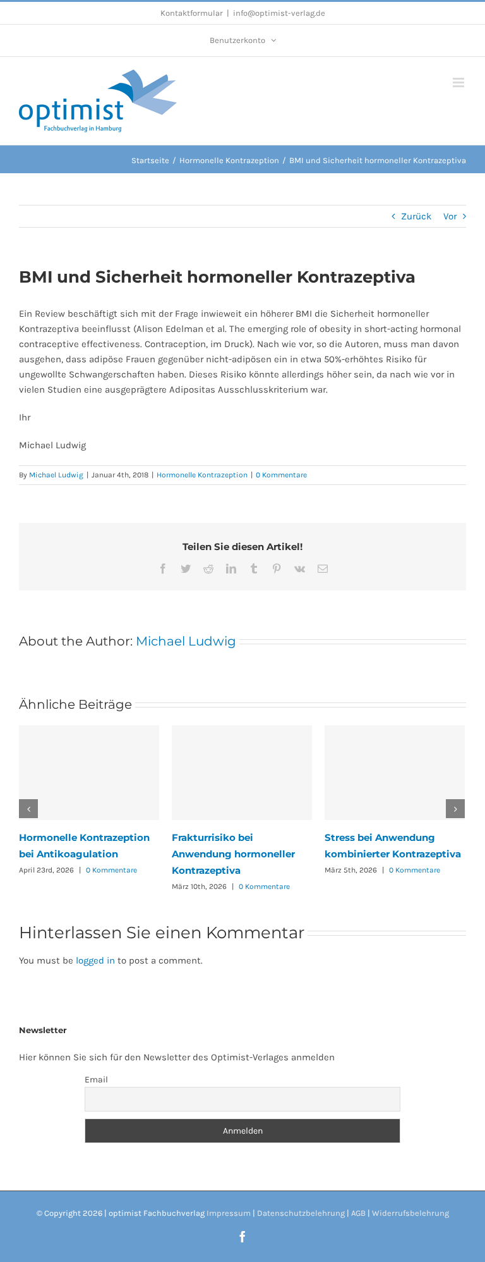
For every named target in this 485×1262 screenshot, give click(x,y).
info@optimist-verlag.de (279, 13)
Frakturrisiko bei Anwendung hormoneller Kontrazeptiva (233, 853)
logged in (95, 960)
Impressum (229, 1213)
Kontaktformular (191, 13)
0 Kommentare (281, 474)
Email (96, 1079)
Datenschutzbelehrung (301, 1213)
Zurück (416, 216)
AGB (358, 1213)
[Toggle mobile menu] (459, 82)
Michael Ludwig (56, 474)
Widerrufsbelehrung (410, 1213)
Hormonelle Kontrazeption (202, 474)
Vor (450, 216)
